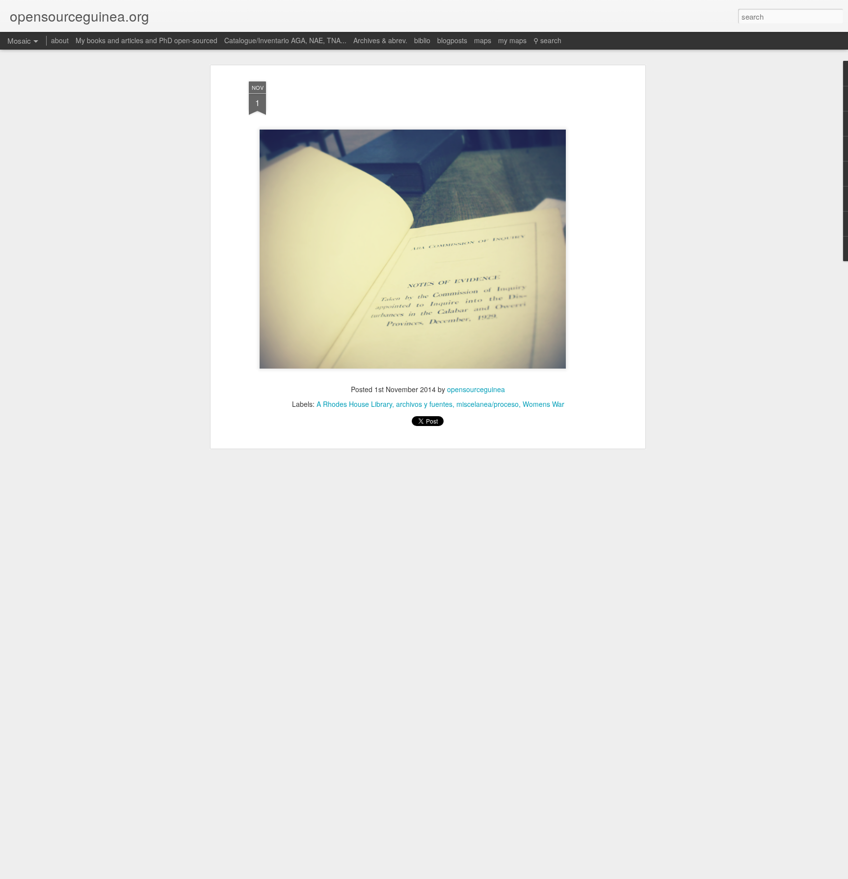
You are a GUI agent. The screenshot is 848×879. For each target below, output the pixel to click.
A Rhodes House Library (354, 404)
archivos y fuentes (424, 404)
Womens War (543, 404)
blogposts (452, 40)
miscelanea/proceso (487, 404)
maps (482, 40)
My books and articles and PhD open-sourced (146, 40)
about (60, 40)
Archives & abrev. (380, 40)
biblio (422, 40)
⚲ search (547, 40)
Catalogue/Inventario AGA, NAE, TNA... (285, 40)
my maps (512, 40)
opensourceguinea (476, 389)
